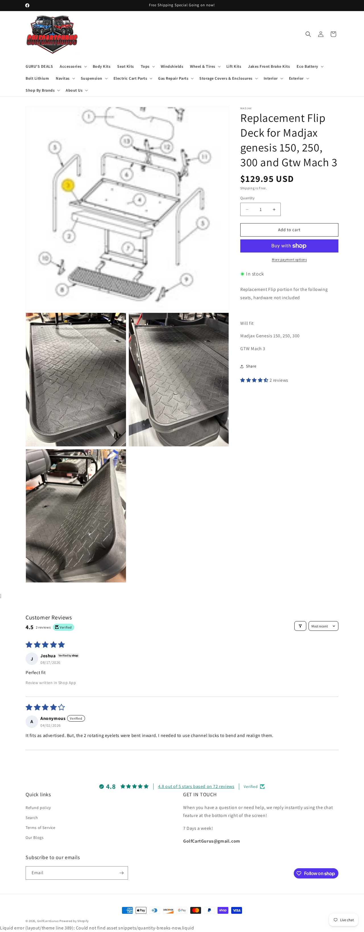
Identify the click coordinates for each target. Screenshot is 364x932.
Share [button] (251, 366)
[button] (72, 66)
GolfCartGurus (48, 921)
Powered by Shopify (74, 921)
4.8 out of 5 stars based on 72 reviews (196, 786)
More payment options (289, 259)
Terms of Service (40, 827)
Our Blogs (35, 837)
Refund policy (38, 807)
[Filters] (300, 626)
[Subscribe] (121, 873)
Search (32, 817)
